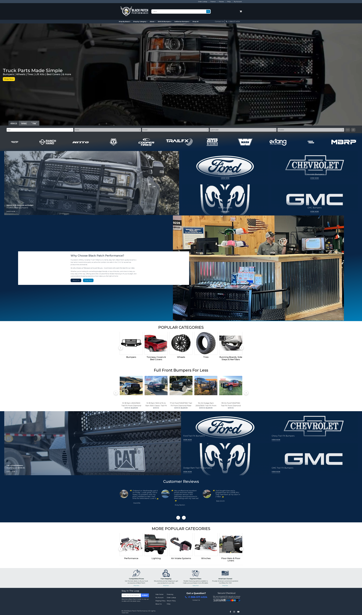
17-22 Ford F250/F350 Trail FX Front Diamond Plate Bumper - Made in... (181, 404)
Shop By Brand (124, 21)
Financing (170, 594)
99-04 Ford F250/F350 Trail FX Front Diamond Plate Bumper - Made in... (230, 404)
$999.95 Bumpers (164, 21)
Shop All (195, 21)
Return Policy (171, 601)
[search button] (208, 11)
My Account (238, 1)
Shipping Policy (160, 601)
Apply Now (196, 585)
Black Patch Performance (137, 611)
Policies (221, 1)
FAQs (229, 1)
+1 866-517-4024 (234, 21)
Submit (145, 595)
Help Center (159, 594)
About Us (76, 280)
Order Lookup (202, 1)
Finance (213, 1)
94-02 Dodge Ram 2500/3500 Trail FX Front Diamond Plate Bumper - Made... (206, 404)
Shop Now (9, 79)
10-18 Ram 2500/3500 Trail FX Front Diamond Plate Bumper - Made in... (131, 404)
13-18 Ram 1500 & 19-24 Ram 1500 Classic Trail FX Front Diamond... (156, 404)
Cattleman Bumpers (181, 21)
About (152, 21)
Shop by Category (140, 21)
